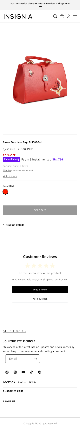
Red (5, 191)
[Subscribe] (35, 358)
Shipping (7, 170)
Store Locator (14, 331)
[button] (74, 16)
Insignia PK (31, 423)
